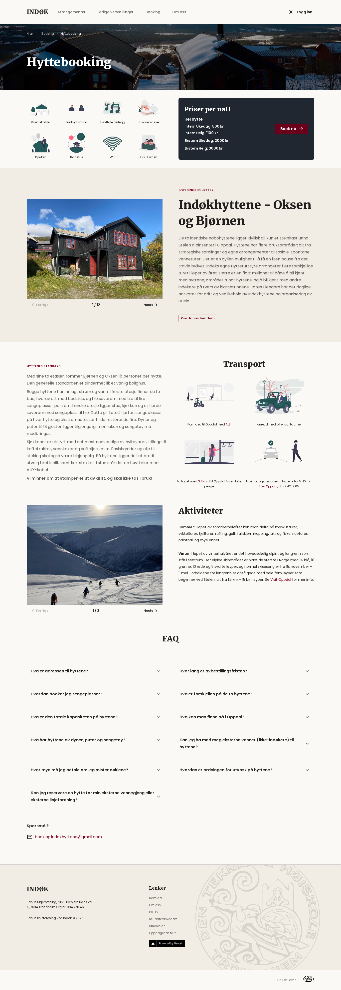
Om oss (179, 11)
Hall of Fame (286, 980)
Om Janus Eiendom (198, 318)
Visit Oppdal (280, 579)
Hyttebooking (71, 33)
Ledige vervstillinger (116, 11)
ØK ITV (153, 912)
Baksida (155, 898)
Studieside (157, 926)
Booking (153, 11)
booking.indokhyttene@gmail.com (68, 837)
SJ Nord (204, 481)
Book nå (288, 128)
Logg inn (304, 11)
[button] (96, 671)
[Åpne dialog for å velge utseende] (291, 12)
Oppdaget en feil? (162, 933)
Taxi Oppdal (268, 486)
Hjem (30, 33)
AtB (228, 424)
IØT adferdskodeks (163, 919)
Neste (148, 304)
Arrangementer (71, 11)
